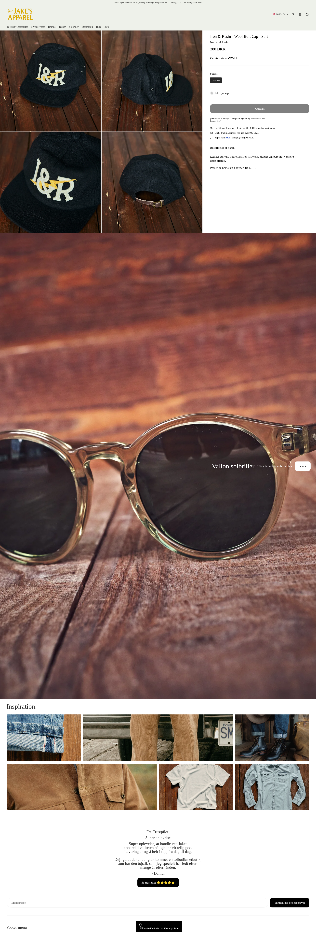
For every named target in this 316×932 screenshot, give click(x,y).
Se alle (303, 466)
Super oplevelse (158, 838)
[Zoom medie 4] (152, 182)
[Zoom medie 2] (152, 81)
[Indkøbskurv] (307, 14)
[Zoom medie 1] (50, 81)
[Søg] (293, 14)
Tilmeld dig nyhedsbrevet (289, 902)
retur (227, 137)
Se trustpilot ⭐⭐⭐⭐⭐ (158, 882)
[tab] (4, 466)
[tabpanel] (158, 466)
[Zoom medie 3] (50, 182)
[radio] (216, 80)
